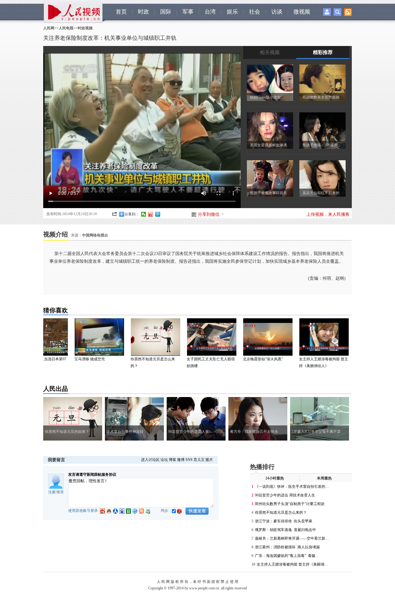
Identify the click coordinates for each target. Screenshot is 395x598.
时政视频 (85, 28)
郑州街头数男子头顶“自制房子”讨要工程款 (290, 504)
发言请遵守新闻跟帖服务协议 (92, 474)
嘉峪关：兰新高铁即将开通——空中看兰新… (292, 538)
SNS (189, 460)
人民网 (48, 28)
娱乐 (232, 12)
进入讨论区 (150, 460)
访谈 (276, 12)
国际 (165, 12)
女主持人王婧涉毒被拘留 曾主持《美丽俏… (292, 564)
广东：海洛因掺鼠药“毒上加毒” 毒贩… (287, 556)
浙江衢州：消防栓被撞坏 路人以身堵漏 (287, 547)
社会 (254, 12)
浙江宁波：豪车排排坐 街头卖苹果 (283, 521)
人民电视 (66, 28)
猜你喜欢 (55, 310)
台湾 (210, 12)
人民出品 (55, 388)
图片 (209, 460)
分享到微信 (208, 214)
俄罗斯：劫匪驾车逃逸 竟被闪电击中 (285, 530)
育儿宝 (199, 460)
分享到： (131, 214)
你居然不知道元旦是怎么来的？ (281, 512)
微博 (181, 460)
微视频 (301, 12)
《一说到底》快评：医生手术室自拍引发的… (292, 486)
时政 (143, 12)
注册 (52, 492)
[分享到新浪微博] (150, 214)
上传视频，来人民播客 (328, 214)
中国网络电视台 (95, 235)
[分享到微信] (143, 214)
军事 (187, 12)
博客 (172, 460)
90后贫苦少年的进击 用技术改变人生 (285, 495)
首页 (121, 12)
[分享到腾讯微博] (157, 214)
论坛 (164, 460)
